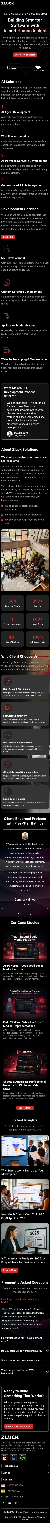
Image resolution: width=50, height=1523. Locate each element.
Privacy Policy (22, 1512)
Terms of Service (39, 1512)
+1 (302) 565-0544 (14, 1485)
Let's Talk (8, 237)
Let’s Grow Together (25, 55)
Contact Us (8, 1512)
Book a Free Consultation (18, 1426)
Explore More (25, 1108)
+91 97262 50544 (18, 1497)
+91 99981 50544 (14, 1491)
